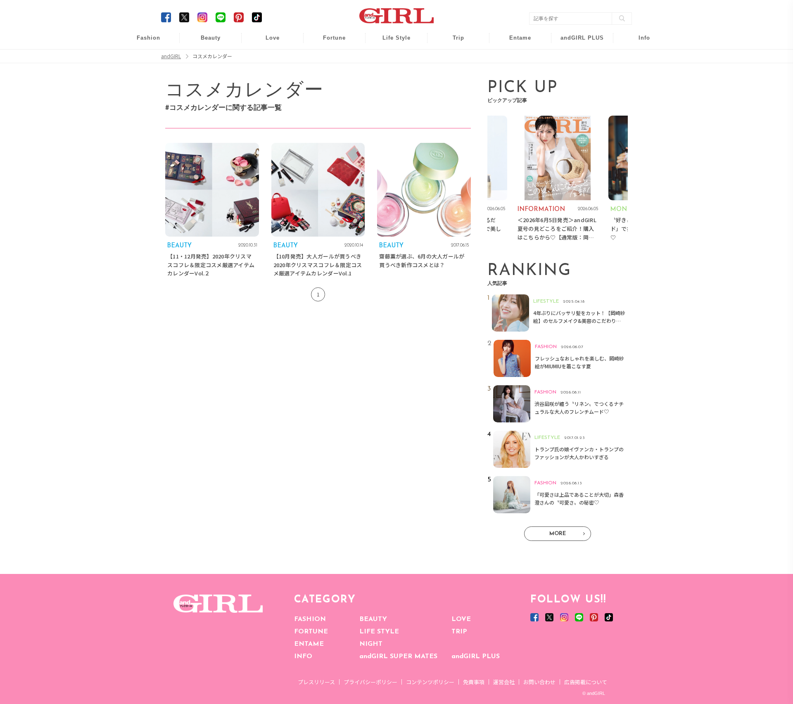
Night (267, 74)
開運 (329, 42)
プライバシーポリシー (370, 682)
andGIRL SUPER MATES (398, 656)
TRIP (459, 631)
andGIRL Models (639, 90)
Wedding (267, 42)
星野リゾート (452, 58)
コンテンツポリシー (430, 682)
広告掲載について (585, 682)
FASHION (310, 619)
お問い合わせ (539, 682)
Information (577, 90)
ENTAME (309, 644)
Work (390, 58)
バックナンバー (638, 58)
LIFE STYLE (379, 631)
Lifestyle (576, 74)
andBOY (515, 42)
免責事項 (473, 682)
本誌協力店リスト (638, 74)
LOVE (461, 619)
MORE (557, 533)
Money (390, 42)
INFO (303, 656)
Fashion (577, 42)
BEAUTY (373, 619)
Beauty (211, 38)
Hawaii (453, 42)
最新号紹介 (638, 42)
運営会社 (504, 682)
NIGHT (370, 644)
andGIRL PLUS (475, 656)
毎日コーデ (142, 42)
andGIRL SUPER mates (638, 106)
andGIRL (171, 56)
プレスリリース (316, 682)
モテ (267, 58)
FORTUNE (311, 631)
